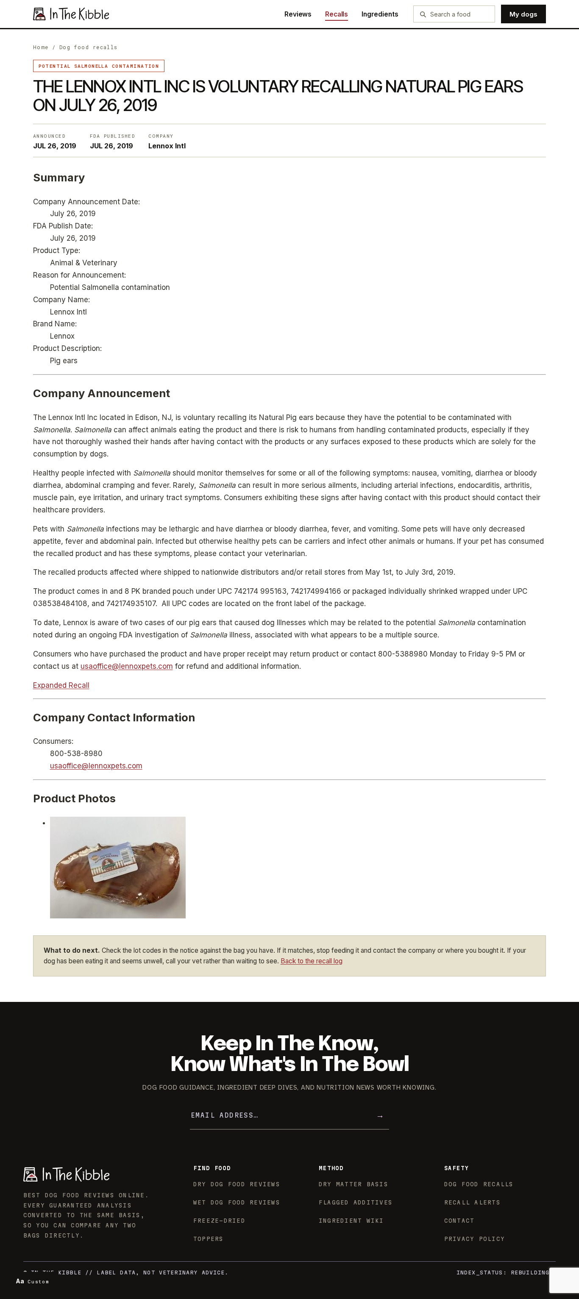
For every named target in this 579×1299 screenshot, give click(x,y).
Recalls (336, 14)
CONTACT (459, 1220)
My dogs (523, 14)
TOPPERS (208, 1238)
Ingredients (380, 14)
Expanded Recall (61, 685)
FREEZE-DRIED (219, 1220)
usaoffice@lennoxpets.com (127, 666)
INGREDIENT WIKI (351, 1220)
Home (41, 47)
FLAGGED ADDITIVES (355, 1202)
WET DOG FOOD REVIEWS (236, 1202)
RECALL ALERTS (472, 1202)
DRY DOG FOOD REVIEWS (236, 1184)
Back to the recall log (311, 961)
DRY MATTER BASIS (353, 1184)
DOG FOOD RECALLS (479, 1184)
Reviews (298, 14)
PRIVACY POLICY (474, 1238)
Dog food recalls (88, 47)
